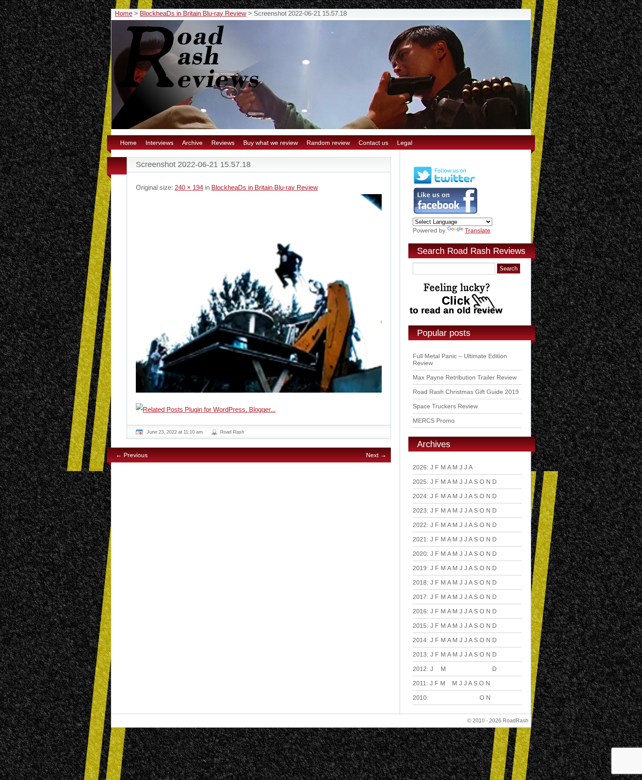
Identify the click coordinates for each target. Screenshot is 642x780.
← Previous (132, 455)
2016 (420, 611)
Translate (477, 230)
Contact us (373, 142)
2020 (420, 553)
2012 (420, 668)
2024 (420, 496)
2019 (420, 567)
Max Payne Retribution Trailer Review (465, 377)
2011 (419, 683)
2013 (420, 654)
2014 (420, 639)
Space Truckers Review (445, 406)
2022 (420, 524)
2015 (420, 625)
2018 (420, 582)
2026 (420, 467)
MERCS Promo (434, 420)
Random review (328, 142)
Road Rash (232, 431)
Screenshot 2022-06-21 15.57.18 (193, 164)
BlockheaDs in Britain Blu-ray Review (193, 13)
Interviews (159, 142)
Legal (404, 142)
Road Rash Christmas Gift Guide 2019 (466, 391)
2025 (420, 481)
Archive (192, 142)
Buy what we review (270, 142)
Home (123, 13)
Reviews (223, 142)
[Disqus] (260, 588)
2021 (420, 539)
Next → (376, 455)
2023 (420, 510)
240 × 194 (189, 187)
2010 (420, 697)
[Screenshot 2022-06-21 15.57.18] (259, 293)
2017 (420, 596)
